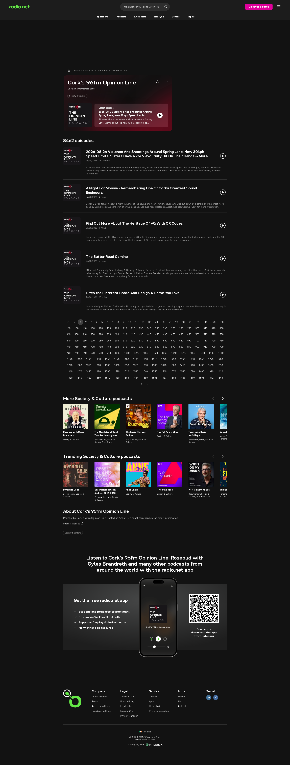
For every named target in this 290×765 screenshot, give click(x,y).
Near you (159, 17)
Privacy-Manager (129, 716)
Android (182, 706)
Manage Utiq (126, 711)
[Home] (68, 70)
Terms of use (127, 697)
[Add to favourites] (157, 81)
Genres (176, 17)
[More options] (166, 82)
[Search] (166, 7)
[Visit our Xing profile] (215, 697)
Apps (151, 701)
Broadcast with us (101, 711)
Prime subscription (159, 711)
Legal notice (126, 706)
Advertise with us (101, 706)
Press (95, 701)
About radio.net (100, 697)
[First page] (67, 322)
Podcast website (71, 524)
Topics (191, 17)
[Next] (223, 397)
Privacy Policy (127, 701)
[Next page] (141, 383)
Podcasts (121, 17)
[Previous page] (74, 322)
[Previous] (213, 397)
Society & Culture (77, 96)
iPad (180, 701)
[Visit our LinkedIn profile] (208, 697)
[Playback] (160, 115)
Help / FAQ (154, 706)
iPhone (181, 697)
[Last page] (148, 383)
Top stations (101, 17)
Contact (153, 697)
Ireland (147, 732)
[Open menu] (279, 7)
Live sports (140, 17)
